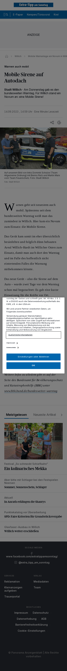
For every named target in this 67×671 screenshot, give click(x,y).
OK (33, 365)
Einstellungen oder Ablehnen (33, 357)
